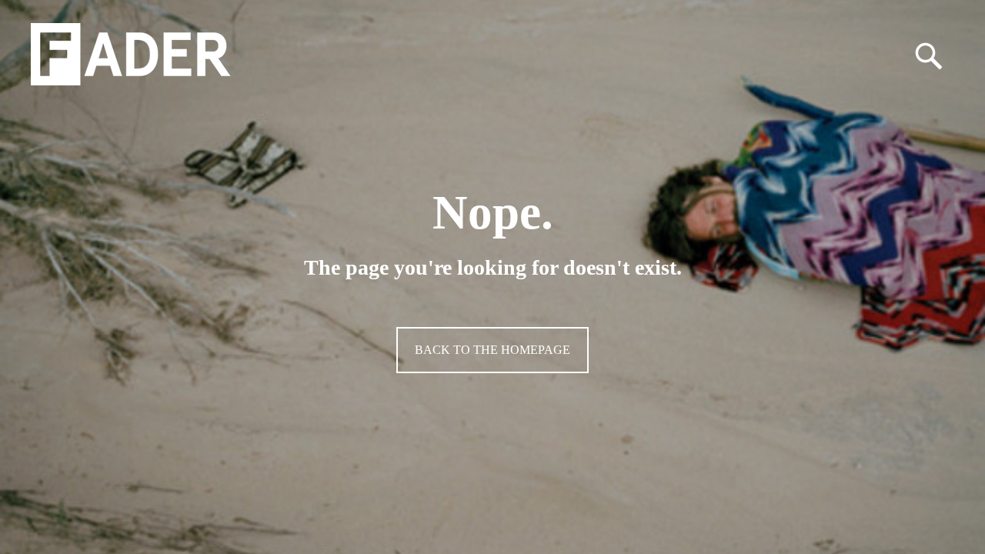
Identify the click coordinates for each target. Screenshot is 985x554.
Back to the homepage (492, 349)
